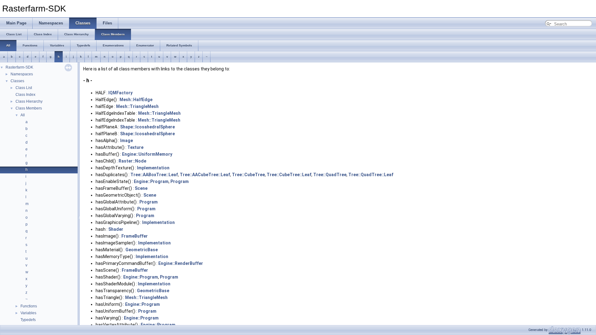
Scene (141, 188)
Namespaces (22, 74)
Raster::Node (132, 161)
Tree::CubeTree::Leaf (289, 174)
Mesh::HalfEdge (136, 99)
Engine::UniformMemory (147, 154)
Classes (17, 81)
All (22, 115)
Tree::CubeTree (248, 174)
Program (179, 181)
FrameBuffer (134, 236)
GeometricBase (141, 249)
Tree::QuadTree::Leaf (370, 174)
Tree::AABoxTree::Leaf (154, 174)
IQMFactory (120, 92)
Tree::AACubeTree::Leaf (205, 174)
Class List (24, 88)
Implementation (153, 167)
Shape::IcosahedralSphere (147, 126)
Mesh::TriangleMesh (137, 106)
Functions (28, 306)
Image (126, 140)
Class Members (29, 108)
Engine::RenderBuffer (180, 263)
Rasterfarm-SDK (19, 67)
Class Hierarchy (29, 101)
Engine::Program (151, 181)
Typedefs (28, 320)
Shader (115, 229)
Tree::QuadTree (329, 174)
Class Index (25, 94)
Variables (28, 313)
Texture (135, 147)
